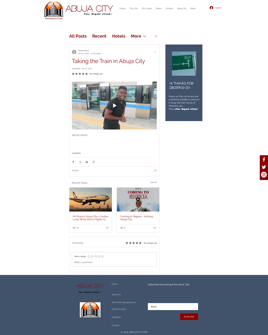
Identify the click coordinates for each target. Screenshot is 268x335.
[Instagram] (264, 175)
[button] (156, 36)
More (136, 36)
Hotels (118, 36)
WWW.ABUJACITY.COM (53, 19)
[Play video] (114, 105)
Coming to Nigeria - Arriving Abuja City (136, 218)
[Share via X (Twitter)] (80, 162)
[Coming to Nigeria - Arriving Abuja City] (138, 200)
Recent (99, 36)
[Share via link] (93, 162)
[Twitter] (264, 167)
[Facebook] (264, 159)
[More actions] (155, 52)
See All (153, 182)
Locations (76, 153)
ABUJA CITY (89, 8)
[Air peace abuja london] (90, 200)
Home (115, 284)
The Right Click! (98, 14)
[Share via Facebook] (73, 162)
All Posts (78, 36)
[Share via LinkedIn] (87, 162)
